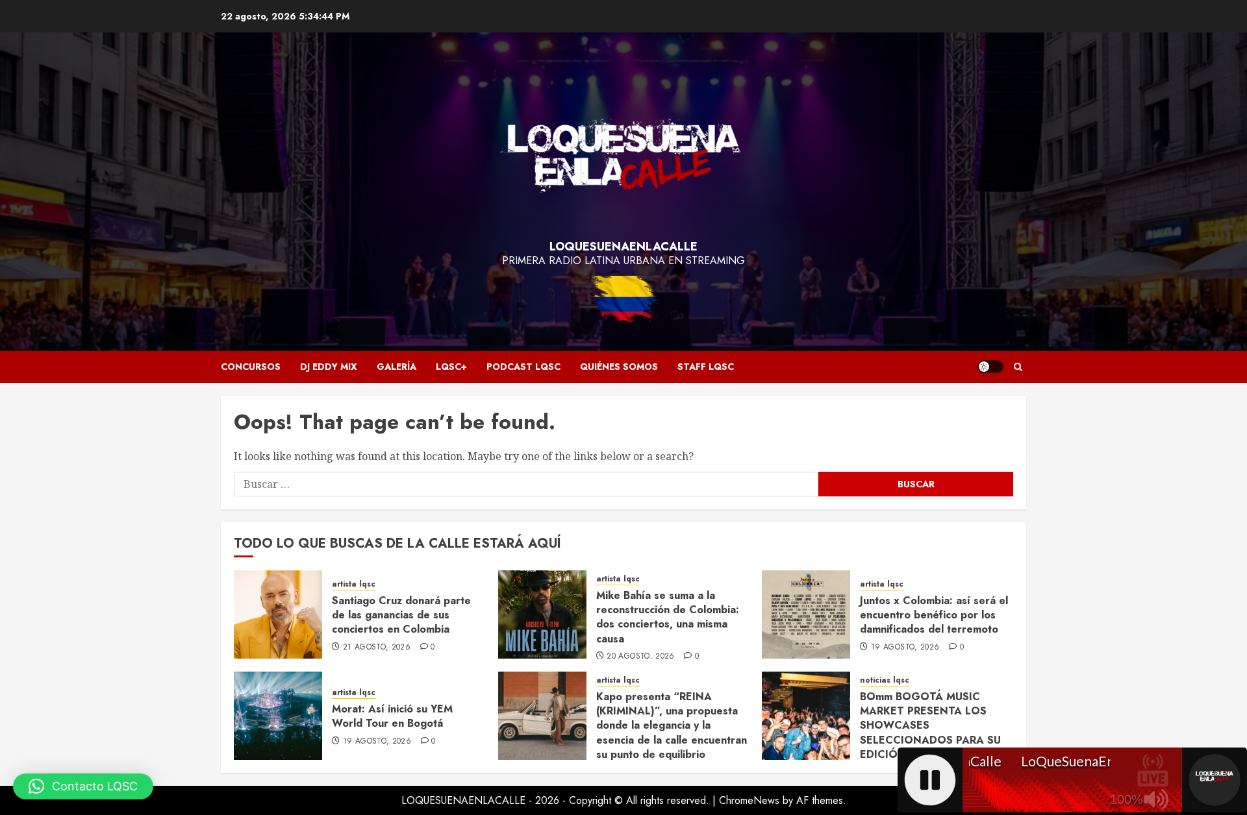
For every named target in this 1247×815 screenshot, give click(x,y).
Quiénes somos (619, 366)
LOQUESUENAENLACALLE (623, 246)
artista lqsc (353, 584)
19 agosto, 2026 (905, 647)
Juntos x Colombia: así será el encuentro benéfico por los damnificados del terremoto (934, 615)
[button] (1018, 367)
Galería (396, 366)
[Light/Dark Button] (990, 366)
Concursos (251, 366)
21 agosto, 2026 (376, 647)
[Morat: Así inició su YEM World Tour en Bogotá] (278, 716)
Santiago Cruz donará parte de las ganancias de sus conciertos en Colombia (401, 615)
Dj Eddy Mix (328, 366)
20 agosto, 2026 (640, 656)
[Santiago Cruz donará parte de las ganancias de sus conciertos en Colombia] (278, 614)
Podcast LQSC (523, 366)
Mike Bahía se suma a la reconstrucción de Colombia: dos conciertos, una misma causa (667, 617)
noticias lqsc (884, 680)
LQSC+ (451, 366)
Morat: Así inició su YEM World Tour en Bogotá (392, 716)
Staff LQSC (705, 366)
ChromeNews (749, 800)
